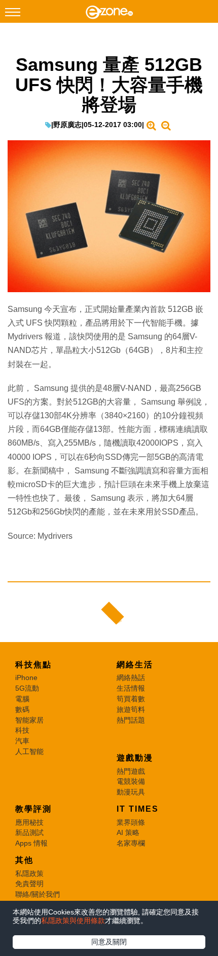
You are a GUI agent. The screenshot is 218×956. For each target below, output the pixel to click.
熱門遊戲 (131, 771)
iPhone (26, 677)
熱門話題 (131, 720)
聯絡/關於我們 (37, 894)
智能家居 (29, 720)
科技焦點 (33, 664)
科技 (22, 730)
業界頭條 (131, 822)
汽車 (22, 741)
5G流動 (27, 688)
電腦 (22, 699)
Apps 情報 (31, 843)
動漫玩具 (131, 792)
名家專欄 (131, 843)
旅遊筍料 (131, 709)
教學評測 (33, 809)
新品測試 (29, 832)
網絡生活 (135, 664)
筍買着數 (131, 699)
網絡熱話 (131, 677)
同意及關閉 (109, 942)
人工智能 (29, 751)
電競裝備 (131, 781)
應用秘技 (29, 822)
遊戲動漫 (135, 757)
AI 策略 (128, 832)
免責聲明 (29, 884)
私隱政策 (29, 873)
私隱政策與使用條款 (73, 921)
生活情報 (131, 688)
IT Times (138, 809)
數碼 (22, 709)
